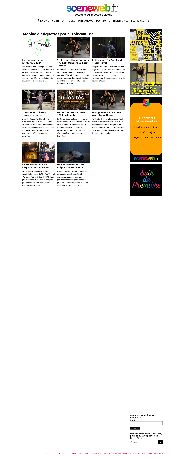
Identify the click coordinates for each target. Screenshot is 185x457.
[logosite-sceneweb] (92, 9)
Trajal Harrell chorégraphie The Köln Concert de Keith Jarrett (73, 63)
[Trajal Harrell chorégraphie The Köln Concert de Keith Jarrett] (73, 47)
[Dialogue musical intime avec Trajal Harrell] (108, 100)
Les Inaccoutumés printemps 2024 (33, 61)
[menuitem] (43, 21)
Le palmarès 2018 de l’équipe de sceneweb (35, 166)
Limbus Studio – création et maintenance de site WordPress (48, 454)
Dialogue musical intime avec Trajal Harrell (106, 114)
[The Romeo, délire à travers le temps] (38, 100)
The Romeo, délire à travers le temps (34, 114)
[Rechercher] (147, 21)
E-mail (133, 420)
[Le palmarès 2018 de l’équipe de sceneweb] (38, 152)
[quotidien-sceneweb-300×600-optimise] (146, 161)
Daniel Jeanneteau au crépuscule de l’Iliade (70, 166)
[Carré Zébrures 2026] (146, 61)
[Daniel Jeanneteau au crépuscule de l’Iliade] (73, 152)
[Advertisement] (146, 211)
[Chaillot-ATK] (146, 95)
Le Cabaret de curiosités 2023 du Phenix (72, 114)
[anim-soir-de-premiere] (146, 195)
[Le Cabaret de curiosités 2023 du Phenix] (73, 100)
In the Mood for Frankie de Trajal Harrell (107, 61)
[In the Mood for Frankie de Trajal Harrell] (108, 47)
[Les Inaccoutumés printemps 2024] (38, 47)
